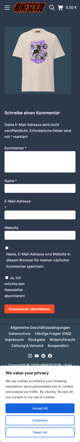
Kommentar (15, 148)
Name (10, 181)
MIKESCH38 (50, 365)
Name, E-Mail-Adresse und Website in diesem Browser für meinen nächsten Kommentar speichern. (38, 260)
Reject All (40, 432)
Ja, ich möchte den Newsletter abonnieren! (14, 286)
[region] (40, 404)
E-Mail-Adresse (17, 204)
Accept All (40, 408)
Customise (40, 420)
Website (11, 227)
